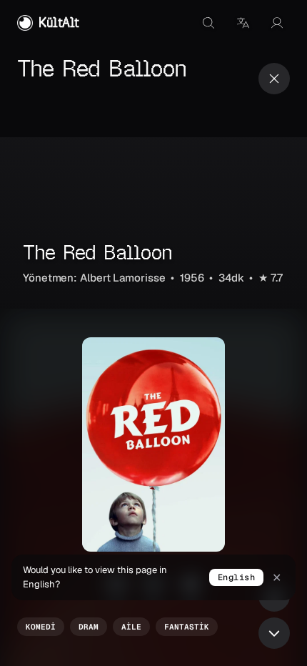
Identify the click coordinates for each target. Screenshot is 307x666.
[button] (243, 23)
